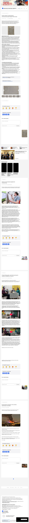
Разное (21, 487)
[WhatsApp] (8, 114)
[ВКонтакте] (3, 114)
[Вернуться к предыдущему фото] (3, 90)
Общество (3, 179)
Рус (18, 8)
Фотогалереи (12, 487)
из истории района (5, 100)
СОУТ (18, 487)
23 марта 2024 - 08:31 (4, 184)
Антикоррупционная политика (6, 519)
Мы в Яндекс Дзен (24, 519)
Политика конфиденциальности (6, 521)
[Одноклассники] (5, 114)
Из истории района (5, 13)
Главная (8, 487)
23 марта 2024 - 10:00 (4, 18)
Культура (3, 272)
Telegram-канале (5, 77)
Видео (16, 487)
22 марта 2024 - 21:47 (4, 407)
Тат (21, 8)
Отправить (17, 125)
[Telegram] (6, 114)
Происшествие (4, 402)
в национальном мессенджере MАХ (7, 81)
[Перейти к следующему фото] (19, 90)
